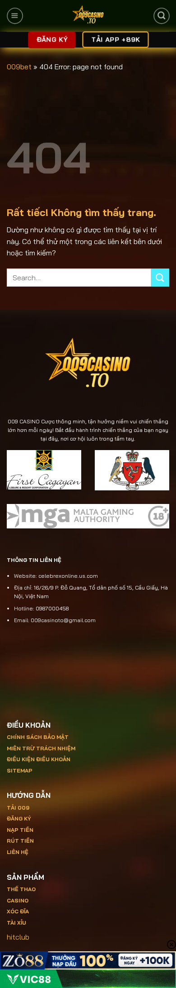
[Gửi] (160, 277)
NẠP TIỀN (20, 829)
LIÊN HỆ (17, 852)
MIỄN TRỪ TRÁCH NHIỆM (41, 748)
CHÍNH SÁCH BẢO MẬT (38, 737)
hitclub (18, 936)
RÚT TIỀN (20, 840)
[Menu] (14, 16)
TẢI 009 (18, 807)
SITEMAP (19, 770)
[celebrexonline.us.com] (88, 16)
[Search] (161, 16)
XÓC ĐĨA (18, 911)
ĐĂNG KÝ (19, 818)
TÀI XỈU (16, 922)
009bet (19, 66)
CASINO (17, 900)
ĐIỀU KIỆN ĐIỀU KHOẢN (38, 759)
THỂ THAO (21, 889)
